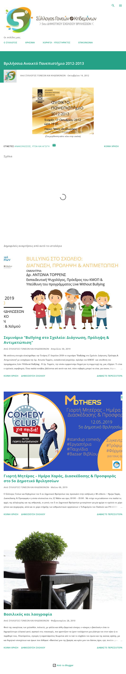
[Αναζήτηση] (113, 5)
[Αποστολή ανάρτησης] (54, 146)
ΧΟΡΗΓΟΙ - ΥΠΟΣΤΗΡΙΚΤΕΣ (56, 42)
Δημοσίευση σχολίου (33, 375)
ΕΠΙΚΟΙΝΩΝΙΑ (85, 42)
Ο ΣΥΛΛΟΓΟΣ (10, 42)
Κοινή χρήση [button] (111, 146)
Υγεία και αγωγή (40, 146)
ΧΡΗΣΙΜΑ (30, 42)
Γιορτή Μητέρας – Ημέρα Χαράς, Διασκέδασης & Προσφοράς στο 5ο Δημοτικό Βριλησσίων (60, 478)
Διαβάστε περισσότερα (109, 375)
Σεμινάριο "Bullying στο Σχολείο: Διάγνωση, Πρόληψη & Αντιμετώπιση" (56, 340)
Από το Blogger (64, 665)
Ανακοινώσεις (22, 146)
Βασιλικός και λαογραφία (28, 614)
